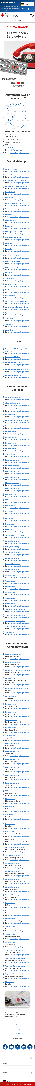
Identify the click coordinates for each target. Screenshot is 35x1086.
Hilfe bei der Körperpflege (13, 261)
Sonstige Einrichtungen (12, 541)
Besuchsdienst (10, 192)
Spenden (8, 313)
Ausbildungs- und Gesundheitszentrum (18, 409)
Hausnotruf (8, 243)
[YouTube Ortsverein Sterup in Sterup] (11, 1047)
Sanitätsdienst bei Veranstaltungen (16, 301)
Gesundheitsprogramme (13, 237)
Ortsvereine (9, 511)
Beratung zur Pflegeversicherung (16, 186)
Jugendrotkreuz (10, 454)
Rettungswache (10, 518)
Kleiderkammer (10, 500)
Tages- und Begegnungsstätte (15, 609)
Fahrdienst (8, 226)
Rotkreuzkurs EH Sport (12, 357)
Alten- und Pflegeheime (13, 397)
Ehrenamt (8, 215)
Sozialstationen (10, 575)
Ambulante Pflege (11, 169)
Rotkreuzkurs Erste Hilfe (13, 375)
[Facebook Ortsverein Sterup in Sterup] (5, 1047)
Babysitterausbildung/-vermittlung (16, 180)
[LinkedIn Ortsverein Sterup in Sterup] (23, 1047)
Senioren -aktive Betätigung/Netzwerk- (17, 307)
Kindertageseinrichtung (12, 460)
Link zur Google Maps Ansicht (19, 153)
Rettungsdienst (10, 296)
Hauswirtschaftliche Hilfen (13, 256)
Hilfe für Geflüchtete (11, 267)
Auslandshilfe (9, 175)
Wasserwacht (9, 632)
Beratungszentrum (11, 414)
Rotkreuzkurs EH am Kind (13, 362)
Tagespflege (9, 318)
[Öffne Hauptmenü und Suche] (32, 15)
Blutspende (9, 197)
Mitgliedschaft (9, 290)
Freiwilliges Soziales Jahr (13, 232)
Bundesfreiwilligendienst (13, 203)
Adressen (9, 1010)
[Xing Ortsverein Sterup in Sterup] (30, 1047)
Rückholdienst (9, 530)
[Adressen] (17, 999)
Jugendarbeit (9, 278)
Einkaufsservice (10, 220)
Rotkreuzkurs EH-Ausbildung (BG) (16, 369)
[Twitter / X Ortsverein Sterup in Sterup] (17, 1047)
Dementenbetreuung (12, 209)
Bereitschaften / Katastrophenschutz (17, 420)
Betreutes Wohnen (11, 426)
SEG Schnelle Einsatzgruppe (14, 535)
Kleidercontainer (10, 494)
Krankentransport (11, 284)
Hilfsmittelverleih (10, 273)
